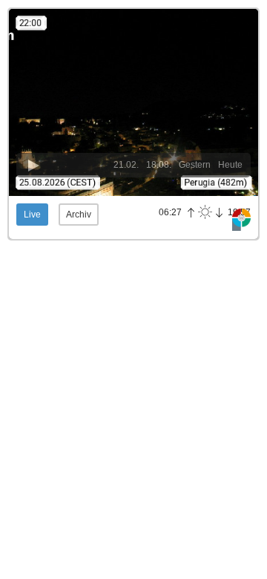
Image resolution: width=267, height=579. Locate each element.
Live (32, 214)
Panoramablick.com (241, 220)
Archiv (78, 214)
